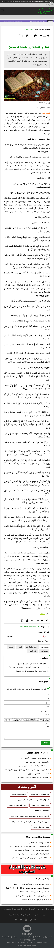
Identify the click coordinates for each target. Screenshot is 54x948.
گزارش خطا (42, 632)
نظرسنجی (34, 914)
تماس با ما (41, 909)
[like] (27, 637)
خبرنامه (17, 914)
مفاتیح (11, 647)
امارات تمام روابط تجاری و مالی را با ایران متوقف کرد (30, 857)
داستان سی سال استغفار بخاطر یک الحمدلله (31, 671)
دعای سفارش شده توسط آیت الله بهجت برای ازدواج (30, 821)
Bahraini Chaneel (41, 810)
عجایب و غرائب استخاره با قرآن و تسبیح (32, 663)
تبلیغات (42, 914)
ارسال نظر (41, 641)
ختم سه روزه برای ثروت (40, 805)
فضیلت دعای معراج (25, 799)
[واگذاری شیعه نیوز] (27, 20)
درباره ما (51, 909)
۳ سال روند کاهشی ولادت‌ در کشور (34, 892)
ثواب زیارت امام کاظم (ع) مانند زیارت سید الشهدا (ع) (27, 667)
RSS (10, 914)
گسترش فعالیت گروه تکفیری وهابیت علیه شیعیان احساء (29, 846)
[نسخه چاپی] (20, 36)
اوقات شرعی (7, 909)
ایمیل (47, 703)
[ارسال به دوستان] (24, 36)
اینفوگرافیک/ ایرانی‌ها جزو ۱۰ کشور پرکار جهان (33, 854)
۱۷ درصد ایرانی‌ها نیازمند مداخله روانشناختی (33, 777)
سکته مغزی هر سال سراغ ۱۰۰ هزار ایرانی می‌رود (32, 850)
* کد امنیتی (45, 711)
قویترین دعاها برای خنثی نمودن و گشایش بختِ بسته (30, 816)
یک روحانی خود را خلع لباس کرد (37, 762)
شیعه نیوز (46, 113)
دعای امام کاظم (31, 647)
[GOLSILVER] (27, 869)
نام (48, 694)
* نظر (47, 723)
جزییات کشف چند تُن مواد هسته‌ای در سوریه (33, 766)
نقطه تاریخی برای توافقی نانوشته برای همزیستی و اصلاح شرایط (26, 769)
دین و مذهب (28, 29)
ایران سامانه (22, 945)
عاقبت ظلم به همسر (19, 794)
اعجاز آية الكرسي (43, 799)
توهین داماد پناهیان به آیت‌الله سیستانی (31, 884)
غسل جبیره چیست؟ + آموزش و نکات (32, 895)
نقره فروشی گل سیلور (41, 827)
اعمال (20, 647)
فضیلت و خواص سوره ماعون (38, 842)
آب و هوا (17, 909)
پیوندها (25, 909)
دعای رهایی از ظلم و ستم (40, 794)
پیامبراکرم (44, 651)
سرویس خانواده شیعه (42, 29)
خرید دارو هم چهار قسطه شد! (35, 899)
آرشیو (33, 909)
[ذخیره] (27, 36)
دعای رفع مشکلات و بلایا (17, 805)
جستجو (25, 914)
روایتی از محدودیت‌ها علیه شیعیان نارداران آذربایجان (27, 888)
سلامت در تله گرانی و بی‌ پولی (38, 773)
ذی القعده (32, 651)
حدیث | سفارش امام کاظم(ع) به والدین (35, 758)
